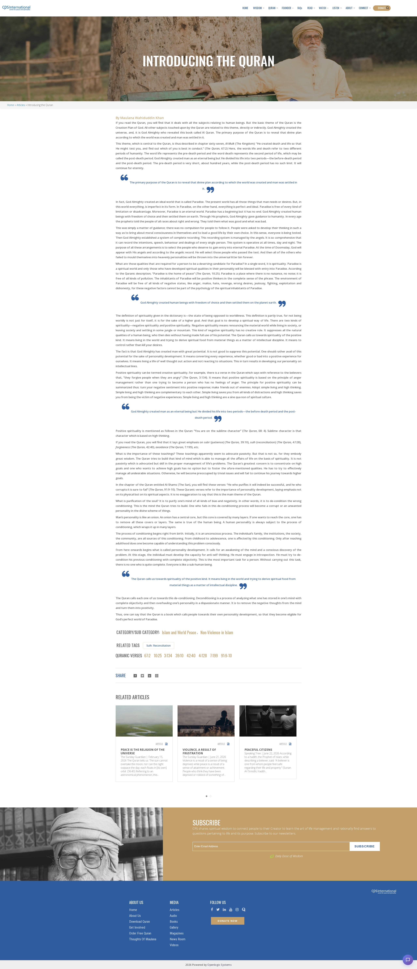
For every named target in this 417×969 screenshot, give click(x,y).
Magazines (177, 933)
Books (174, 921)
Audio (174, 915)
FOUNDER (286, 8)
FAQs (299, 8)
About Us (135, 915)
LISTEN (335, 8)
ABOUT (349, 8)
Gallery (174, 927)
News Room (178, 939)
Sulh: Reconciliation (158, 645)
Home (10, 105)
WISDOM (257, 8)
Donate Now (228, 920)
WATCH (322, 8)
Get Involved (137, 927)
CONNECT (363, 8)
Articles (21, 105)
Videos (175, 945)
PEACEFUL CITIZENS (258, 750)
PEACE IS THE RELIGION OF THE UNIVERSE (143, 751)
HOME (245, 8)
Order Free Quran (140, 933)
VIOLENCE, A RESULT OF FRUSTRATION (199, 751)
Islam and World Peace (179, 632)
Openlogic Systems (219, 965)
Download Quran (140, 921)
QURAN (271, 8)
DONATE (382, 8)
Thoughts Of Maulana (143, 939)
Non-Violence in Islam (216, 632)
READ (310, 8)
